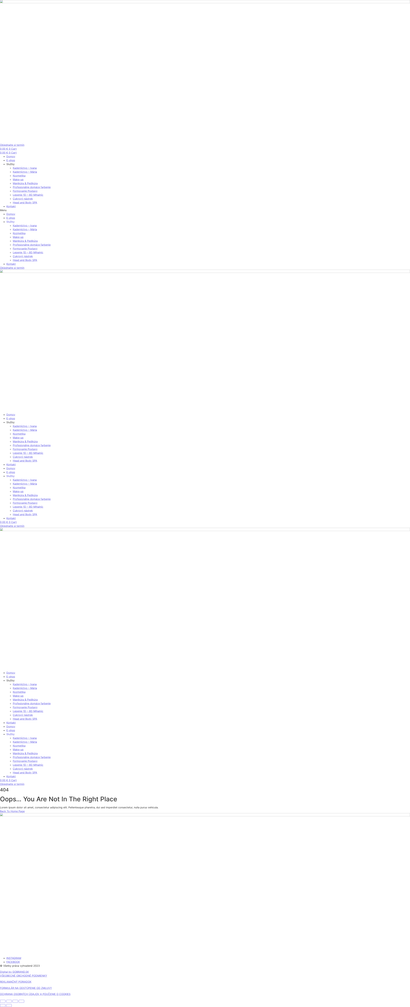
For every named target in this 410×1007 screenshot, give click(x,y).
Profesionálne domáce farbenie (32, 187)
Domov (10, 156)
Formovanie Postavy (25, 191)
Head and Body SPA (25, 202)
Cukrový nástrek (23, 198)
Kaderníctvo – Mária (25, 171)
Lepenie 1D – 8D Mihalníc (28, 194)
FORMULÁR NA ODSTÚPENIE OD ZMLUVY (26, 988)
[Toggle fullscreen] (9, 1001)
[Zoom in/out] (2, 1001)
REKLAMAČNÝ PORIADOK (15, 981)
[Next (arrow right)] (9, 1005)
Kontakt (11, 206)
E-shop (10, 160)
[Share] (15, 1001)
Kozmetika (19, 175)
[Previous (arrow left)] (2, 1005)
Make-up (18, 179)
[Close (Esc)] (21, 1001)
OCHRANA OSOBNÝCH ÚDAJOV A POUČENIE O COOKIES (35, 994)
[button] (205, 210)
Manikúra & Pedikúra (25, 183)
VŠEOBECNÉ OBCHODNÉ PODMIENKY (23, 975)
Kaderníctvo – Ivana (25, 168)
